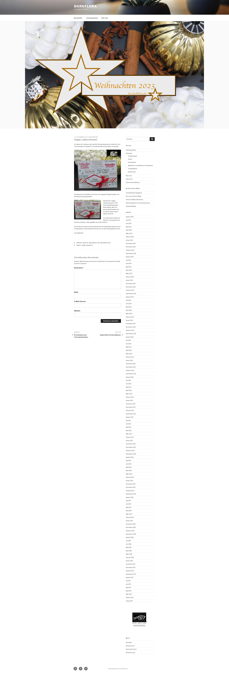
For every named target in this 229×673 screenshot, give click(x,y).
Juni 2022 (128, 383)
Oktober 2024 (130, 290)
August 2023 (130, 337)
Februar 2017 (130, 597)
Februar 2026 (130, 237)
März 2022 (129, 394)
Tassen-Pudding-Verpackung (134, 199)
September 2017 (131, 574)
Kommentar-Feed (131, 649)
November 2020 (131, 447)
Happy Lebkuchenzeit (85, 245)
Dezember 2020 (131, 444)
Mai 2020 (128, 467)
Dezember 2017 (130, 564)
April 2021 (129, 430)
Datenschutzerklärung (132, 182)
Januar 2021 (129, 440)
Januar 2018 (129, 561)
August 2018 (129, 537)
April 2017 (129, 591)
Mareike (95, 137)
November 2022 (131, 367)
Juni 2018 (128, 544)
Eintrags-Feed (130, 646)
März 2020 (129, 474)
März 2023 (129, 353)
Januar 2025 (129, 280)
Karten (79, 242)
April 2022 (129, 390)
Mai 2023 (128, 347)
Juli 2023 (128, 340)
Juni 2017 (128, 584)
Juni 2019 (128, 504)
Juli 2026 (128, 220)
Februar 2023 (130, 357)
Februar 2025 (130, 277)
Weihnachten (94, 242)
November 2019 (131, 487)
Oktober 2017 (130, 571)
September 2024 (131, 293)
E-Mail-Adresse (80, 301)
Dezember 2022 (131, 363)
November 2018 (131, 527)
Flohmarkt (129, 153)
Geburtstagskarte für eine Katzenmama (138, 203)
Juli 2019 (128, 500)
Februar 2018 (130, 557)
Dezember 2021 (130, 404)
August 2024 (130, 297)
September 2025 (131, 253)
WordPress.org (130, 652)
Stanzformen (132, 172)
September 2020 (131, 454)
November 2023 (131, 327)
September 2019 (131, 494)
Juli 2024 (128, 300)
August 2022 (130, 377)
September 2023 (131, 333)
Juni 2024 (128, 303)
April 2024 (129, 310)
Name (76, 292)
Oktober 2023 (130, 330)
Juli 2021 (128, 420)
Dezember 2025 (131, 243)
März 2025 (129, 273)
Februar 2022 (130, 397)
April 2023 (129, 350)
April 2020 (129, 470)
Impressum (129, 179)
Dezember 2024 (131, 283)
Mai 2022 (128, 387)
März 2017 (129, 594)
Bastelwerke (78, 18)
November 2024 (131, 287)
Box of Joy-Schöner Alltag (133, 196)
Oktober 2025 (130, 250)
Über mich (104, 18)
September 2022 (131, 373)
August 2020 (130, 457)
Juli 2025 (128, 260)
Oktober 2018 (130, 531)
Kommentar (79, 268)
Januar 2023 (129, 360)
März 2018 (129, 554)
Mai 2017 (128, 587)
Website (77, 311)
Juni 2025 (128, 263)
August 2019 (129, 497)
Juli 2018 (128, 541)
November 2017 (130, 567)
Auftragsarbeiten (92, 18)
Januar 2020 (129, 480)
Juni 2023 (128, 343)
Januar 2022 (129, 400)
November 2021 (130, 407)
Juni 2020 (128, 464)
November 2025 (131, 247)
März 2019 (129, 514)
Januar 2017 (129, 601)
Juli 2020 (128, 460)
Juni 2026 (128, 223)
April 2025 (129, 270)
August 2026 (130, 217)
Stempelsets (132, 162)
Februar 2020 (130, 477)
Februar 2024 (130, 317)
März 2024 (129, 313)
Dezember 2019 (130, 484)
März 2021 (129, 434)
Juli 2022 (128, 380)
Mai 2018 (128, 547)
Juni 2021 (128, 424)
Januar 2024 (129, 320)
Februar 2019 (130, 517)
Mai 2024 (128, 307)
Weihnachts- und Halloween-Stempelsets (140, 165)
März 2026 (129, 233)
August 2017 (129, 577)
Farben (130, 159)
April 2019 (129, 510)
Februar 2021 (130, 437)
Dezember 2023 (131, 323)
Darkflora (85, 6)
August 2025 (130, 257)
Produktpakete (132, 168)
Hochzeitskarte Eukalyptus (134, 193)
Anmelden (129, 642)
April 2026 (129, 230)
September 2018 (131, 534)
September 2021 (131, 414)
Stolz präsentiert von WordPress (118, 668)
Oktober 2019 (130, 490)
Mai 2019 (128, 507)
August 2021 (129, 417)
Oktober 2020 (130, 450)
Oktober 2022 (130, 370)
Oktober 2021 (130, 410)
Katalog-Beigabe (131, 206)
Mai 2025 (128, 267)
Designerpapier (132, 156)
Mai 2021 (128, 427)
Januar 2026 (129, 240)
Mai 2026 (128, 227)
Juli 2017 (128, 581)
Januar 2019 (129, 520)
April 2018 (129, 551)
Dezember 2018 (130, 524)
